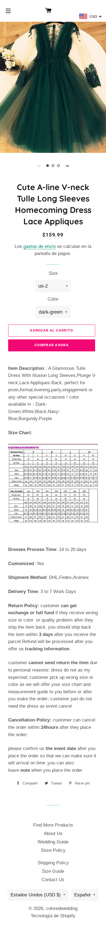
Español (82, 894)
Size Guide (53, 871)
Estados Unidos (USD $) (36, 894)
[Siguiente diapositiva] (67, 166)
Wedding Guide (53, 841)
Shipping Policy (53, 862)
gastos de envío (39, 246)
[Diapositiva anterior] (39, 166)
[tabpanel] (53, 86)
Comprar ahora (52, 345)
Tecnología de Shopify (53, 915)
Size (53, 273)
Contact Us (53, 879)
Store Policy (53, 850)
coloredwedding (61, 908)
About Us (53, 833)
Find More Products (53, 825)
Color (53, 299)
